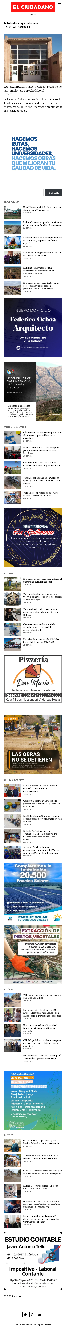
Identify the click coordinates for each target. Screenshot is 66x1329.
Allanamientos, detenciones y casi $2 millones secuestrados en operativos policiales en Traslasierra (41, 1204)
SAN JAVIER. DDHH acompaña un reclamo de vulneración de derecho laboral (33, 88)
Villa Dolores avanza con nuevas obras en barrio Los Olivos (42, 996)
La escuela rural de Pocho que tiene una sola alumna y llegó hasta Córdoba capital (42, 240)
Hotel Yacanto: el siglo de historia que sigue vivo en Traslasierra (42, 209)
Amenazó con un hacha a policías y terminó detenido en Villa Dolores (40, 1157)
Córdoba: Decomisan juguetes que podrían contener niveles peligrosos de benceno (41, 803)
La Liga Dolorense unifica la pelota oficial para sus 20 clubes (40, 1187)
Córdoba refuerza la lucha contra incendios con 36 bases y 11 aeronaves (42, 464)
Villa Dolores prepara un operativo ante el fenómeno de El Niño (40, 494)
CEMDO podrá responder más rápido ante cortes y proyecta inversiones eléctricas (42, 1043)
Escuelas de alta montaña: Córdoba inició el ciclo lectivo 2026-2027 (41, 641)
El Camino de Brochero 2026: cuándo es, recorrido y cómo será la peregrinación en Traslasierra (41, 285)
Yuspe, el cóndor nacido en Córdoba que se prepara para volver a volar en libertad (41, 480)
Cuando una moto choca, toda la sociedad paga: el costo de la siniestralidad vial (39, 627)
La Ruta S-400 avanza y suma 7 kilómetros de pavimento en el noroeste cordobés (38, 270)
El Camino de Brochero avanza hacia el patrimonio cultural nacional (42, 580)
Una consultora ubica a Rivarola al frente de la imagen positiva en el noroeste (40, 1028)
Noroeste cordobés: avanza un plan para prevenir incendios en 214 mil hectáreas (41, 450)
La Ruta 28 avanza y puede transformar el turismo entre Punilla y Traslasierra (42, 224)
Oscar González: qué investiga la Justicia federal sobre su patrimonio (41, 1142)
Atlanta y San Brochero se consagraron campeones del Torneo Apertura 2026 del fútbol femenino (41, 850)
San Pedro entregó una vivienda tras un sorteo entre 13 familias (42, 254)
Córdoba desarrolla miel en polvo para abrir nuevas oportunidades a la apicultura (42, 435)
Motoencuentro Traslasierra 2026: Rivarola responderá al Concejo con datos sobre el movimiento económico (42, 1012)
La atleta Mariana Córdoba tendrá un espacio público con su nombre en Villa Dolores (42, 818)
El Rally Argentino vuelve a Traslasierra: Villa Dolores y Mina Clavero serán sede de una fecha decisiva (40, 835)
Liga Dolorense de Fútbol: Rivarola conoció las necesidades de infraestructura (40, 788)
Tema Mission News (23, 1324)
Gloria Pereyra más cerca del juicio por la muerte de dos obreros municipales (42, 1172)
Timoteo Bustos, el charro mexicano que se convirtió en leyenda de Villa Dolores (41, 612)
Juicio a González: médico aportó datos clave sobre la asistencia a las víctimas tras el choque (41, 1219)
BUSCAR (54, 192)
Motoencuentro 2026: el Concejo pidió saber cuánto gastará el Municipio (42, 1057)
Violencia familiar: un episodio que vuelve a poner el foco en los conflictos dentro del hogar (42, 596)
